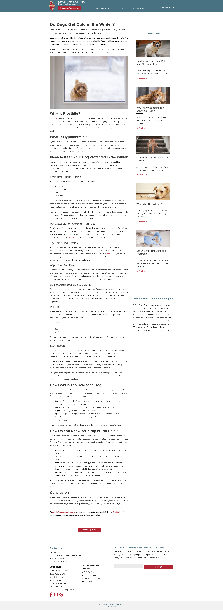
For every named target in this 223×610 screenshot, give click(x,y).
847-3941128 (167, 7)
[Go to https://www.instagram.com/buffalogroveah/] (56, 594)
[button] (103, 8)
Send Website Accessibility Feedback (112, 604)
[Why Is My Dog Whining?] (153, 191)
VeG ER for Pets (88, 572)
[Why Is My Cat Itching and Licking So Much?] (153, 95)
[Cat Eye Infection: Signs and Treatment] (153, 238)
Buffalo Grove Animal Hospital (63, 512)
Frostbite (53, 118)
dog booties (111, 254)
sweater (71, 238)
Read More (143, 78)
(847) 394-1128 (118, 512)
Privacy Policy (111, 606)
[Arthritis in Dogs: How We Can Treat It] (153, 145)
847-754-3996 (87, 582)
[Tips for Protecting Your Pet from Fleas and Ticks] (153, 48)
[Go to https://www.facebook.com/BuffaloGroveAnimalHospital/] (51, 594)
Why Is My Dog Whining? (149, 204)
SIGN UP (158, 567)
